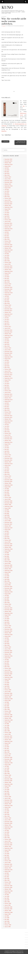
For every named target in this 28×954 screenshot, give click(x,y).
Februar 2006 (8, 561)
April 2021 (7, 237)
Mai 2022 (7, 214)
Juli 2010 (7, 467)
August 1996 (8, 764)
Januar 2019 (8, 285)
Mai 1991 (7, 876)
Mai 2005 (7, 577)
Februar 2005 (8, 583)
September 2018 (8, 292)
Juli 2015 (7, 360)
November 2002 (8, 631)
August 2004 (8, 593)
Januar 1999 (8, 713)
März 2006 (7, 559)
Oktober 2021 (8, 226)
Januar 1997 (8, 755)
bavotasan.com (20, 952)
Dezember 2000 (8, 672)
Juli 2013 (7, 403)
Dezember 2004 (8, 586)
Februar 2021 (8, 241)
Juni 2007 (7, 533)
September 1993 (8, 827)
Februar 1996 (8, 775)
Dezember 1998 (8, 714)
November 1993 (8, 823)
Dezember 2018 (8, 287)
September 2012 (8, 421)
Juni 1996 (7, 768)
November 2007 (8, 524)
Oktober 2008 (8, 504)
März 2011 (7, 453)
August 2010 (8, 465)
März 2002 (7, 645)
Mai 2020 (7, 257)
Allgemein (3, 16)
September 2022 (8, 207)
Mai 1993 (7, 834)
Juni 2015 (7, 362)
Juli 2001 (7, 659)
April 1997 (7, 750)
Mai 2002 (7, 641)
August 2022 (8, 209)
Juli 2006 (7, 552)
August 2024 (8, 166)
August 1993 (8, 828)
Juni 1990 (7, 896)
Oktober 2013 (8, 397)
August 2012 (8, 422)
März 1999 (7, 709)
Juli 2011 (7, 445)
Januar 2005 (8, 584)
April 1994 (7, 814)
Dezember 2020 (8, 244)
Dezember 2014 (8, 372)
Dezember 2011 (8, 437)
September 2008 (8, 506)
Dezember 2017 (8, 308)
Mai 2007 (7, 534)
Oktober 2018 (8, 291)
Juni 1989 (7, 917)
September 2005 (8, 570)
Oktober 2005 (8, 568)
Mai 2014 (7, 385)
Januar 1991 (8, 884)
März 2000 (7, 688)
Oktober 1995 (8, 782)
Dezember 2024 (8, 159)
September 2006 (8, 549)
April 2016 (7, 344)
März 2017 (7, 324)
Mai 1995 (7, 791)
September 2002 (8, 634)
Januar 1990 (8, 905)
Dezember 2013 (8, 394)
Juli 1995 (7, 787)
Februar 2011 (8, 454)
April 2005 (7, 579)
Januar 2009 (8, 499)
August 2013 (8, 401)
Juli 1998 (7, 723)
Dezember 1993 (8, 821)
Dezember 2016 (8, 330)
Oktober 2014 (8, 376)
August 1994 (8, 807)
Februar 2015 (8, 369)
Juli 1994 (7, 809)
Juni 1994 (7, 810)
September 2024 (8, 164)
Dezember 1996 (8, 757)
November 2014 (8, 374)
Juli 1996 (7, 766)
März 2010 (7, 474)
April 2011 (7, 451)
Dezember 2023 (8, 180)
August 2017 (8, 315)
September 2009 (8, 485)
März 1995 (7, 794)
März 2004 (7, 602)
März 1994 (7, 816)
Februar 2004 (8, 604)
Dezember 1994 (8, 800)
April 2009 (7, 494)
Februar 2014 (8, 390)
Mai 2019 (7, 278)
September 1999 (8, 698)
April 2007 (7, 536)
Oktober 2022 (8, 205)
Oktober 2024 (8, 162)
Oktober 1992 (8, 846)
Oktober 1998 (8, 718)
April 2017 (7, 323)
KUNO (7, 7)
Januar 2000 (8, 691)
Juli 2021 (7, 232)
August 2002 (8, 636)
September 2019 (8, 271)
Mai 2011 (7, 449)
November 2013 (8, 396)
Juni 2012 (7, 426)
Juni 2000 (7, 682)
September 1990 (8, 891)
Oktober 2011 (8, 440)
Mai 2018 (7, 299)
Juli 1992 (7, 851)
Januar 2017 (8, 328)
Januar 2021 (8, 243)
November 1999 (8, 695)
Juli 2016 (7, 339)
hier (23, 106)
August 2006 (8, 551)
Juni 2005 (7, 575)
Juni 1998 (7, 725)
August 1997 (8, 743)
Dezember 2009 (8, 479)
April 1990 (7, 899)
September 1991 (8, 869)
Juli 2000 (7, 680)
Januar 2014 (8, 392)
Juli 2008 (7, 510)
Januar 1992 (8, 862)
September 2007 (8, 527)
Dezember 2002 (8, 629)
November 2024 (8, 161)
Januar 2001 (8, 670)
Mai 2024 (7, 171)
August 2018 (8, 294)
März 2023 (7, 196)
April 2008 (7, 515)
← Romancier (5, 141)
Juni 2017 (7, 319)
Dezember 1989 (8, 907)
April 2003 (7, 622)
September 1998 (8, 720)
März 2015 (7, 367)
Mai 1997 (7, 748)
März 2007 (7, 538)
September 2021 (8, 228)
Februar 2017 (8, 326)
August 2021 (8, 230)
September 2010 (8, 463)
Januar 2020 (8, 264)
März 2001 (7, 666)
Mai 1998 (7, 727)
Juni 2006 (7, 554)
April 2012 (7, 429)
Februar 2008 (8, 518)
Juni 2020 (7, 255)
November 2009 (8, 481)
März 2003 (7, 623)
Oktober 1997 (8, 739)
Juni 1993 (7, 832)
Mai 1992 (7, 855)
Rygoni (4, 25)
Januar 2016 (8, 349)
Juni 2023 (7, 191)
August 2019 (8, 273)
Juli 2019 (7, 275)
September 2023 (8, 186)
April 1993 (7, 835)
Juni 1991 (7, 875)
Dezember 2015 (8, 351)
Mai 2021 (7, 235)
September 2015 (8, 356)
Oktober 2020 (8, 248)
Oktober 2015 (8, 355)
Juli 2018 (7, 296)
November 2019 (8, 267)
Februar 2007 (8, 540)
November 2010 (8, 460)
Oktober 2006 (8, 547)
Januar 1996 (8, 777)
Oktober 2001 (8, 654)
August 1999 (8, 700)
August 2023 (8, 187)
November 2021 (8, 225)
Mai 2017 (7, 321)
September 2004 (8, 591)
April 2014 (7, 387)
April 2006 (7, 558)
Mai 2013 (7, 406)
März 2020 (7, 260)
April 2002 (7, 643)
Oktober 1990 (8, 889)
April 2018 (7, 301)
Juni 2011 (7, 447)
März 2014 (7, 388)
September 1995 (8, 784)
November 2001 (8, 652)
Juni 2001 (7, 661)
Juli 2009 (7, 488)
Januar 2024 (8, 178)
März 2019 (7, 282)
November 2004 (8, 588)
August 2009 (8, 486)
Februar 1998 (8, 732)
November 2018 (8, 289)
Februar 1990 (8, 903)
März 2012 (7, 431)
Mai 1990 (7, 898)
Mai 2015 (7, 364)
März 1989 (7, 923)
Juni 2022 (7, 212)
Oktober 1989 (8, 910)
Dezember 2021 (8, 223)
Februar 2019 (8, 283)
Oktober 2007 (8, 526)
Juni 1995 (7, 789)
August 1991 (8, 871)
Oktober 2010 (8, 461)
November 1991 (8, 866)
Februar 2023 (8, 198)
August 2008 (8, 508)
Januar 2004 (8, 606)
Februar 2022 (8, 219)
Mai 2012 (7, 428)
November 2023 (8, 182)
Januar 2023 (8, 200)
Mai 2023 (7, 193)
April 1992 (7, 857)
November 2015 (8, 353)
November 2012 (8, 417)
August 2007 (8, 529)
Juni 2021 (7, 234)
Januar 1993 (8, 841)
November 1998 (8, 716)
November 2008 (8, 502)
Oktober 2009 (8, 483)
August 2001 (8, 657)
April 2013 (7, 408)
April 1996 (7, 771)
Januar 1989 (8, 926)
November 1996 (8, 759)
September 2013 (8, 399)
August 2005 (8, 572)
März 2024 (7, 175)
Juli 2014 (7, 381)
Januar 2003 (8, 627)
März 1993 (7, 837)
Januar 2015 (8, 371)
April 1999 (7, 707)
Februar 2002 (8, 647)
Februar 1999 (8, 711)
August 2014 (8, 380)
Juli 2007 (7, 531)
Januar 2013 (8, 413)
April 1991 (7, 878)
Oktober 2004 (8, 590)
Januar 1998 (8, 734)
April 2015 (7, 365)
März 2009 (7, 495)
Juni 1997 (7, 746)
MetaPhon (3, 131)
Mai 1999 (7, 705)
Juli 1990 (7, 894)
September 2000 (8, 677)
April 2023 (7, 194)
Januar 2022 (8, 221)
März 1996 (7, 773)
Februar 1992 (8, 860)
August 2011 (7, 444)
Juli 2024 (7, 168)
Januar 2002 (8, 648)
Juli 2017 (7, 317)
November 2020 (8, 246)
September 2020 (8, 250)
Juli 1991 (7, 873)
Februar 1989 (8, 924)
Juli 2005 (7, 574)
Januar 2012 (8, 435)
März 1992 (7, 859)
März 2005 (7, 581)
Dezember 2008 (8, 501)
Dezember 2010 (8, 458)
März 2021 (7, 239)
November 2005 (8, 567)
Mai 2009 (7, 492)
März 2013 (7, 410)
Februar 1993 (8, 839)
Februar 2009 (8, 497)
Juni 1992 (7, 853)
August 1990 (8, 892)
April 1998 (7, 729)
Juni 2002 (7, 640)
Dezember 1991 (8, 864)
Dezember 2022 (8, 202)
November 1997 (8, 737)
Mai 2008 (7, 513)
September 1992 (8, 848)
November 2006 (8, 545)
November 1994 (8, 802)
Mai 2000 (7, 684)
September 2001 (8, 656)
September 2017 (8, 314)
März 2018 (7, 303)
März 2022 (7, 218)
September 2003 (8, 613)
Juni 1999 (7, 704)
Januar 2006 (8, 563)
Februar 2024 (8, 177)
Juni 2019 (7, 276)
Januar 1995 (8, 798)
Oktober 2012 (8, 419)
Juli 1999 (7, 702)
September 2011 (8, 442)
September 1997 (8, 741)
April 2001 (7, 664)
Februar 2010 (8, 476)
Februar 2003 (8, 625)
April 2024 (7, 173)
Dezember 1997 (8, 736)
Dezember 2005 (8, 565)
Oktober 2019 (8, 269)
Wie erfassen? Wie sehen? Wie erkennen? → (21, 142)
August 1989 (8, 914)
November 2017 (8, 310)
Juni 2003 (7, 618)
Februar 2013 (8, 412)
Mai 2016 (7, 342)
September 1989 (8, 912)
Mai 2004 (7, 599)
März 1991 (7, 880)
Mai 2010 (7, 470)
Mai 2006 (7, 556)
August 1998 (8, 721)
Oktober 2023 (8, 184)
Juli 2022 (7, 210)
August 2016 (8, 337)
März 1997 (7, 752)
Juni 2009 (7, 490)
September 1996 (8, 762)
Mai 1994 (7, 812)
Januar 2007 (8, 542)
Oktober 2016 (8, 333)
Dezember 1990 (8, 885)
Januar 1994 (8, 819)
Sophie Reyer (8, 135)
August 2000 (8, 679)
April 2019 (7, 280)
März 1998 (7, 730)
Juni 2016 (7, 340)
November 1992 (8, 844)
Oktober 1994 (8, 803)
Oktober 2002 (8, 632)
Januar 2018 (8, 307)
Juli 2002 (7, 638)
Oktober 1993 (8, 825)
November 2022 (8, 203)
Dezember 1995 (8, 778)
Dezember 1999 (8, 693)
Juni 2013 (7, 404)
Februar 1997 (8, 754)
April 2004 (7, 600)
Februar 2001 (8, 668)
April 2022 (7, 216)
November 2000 (8, 673)
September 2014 (8, 378)
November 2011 (8, 438)
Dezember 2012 (8, 415)
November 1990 (8, 887)
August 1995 (8, 786)
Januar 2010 (8, 478)
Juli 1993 (7, 830)
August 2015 (8, 358)
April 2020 (7, 258)
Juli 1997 (7, 745)
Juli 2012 (7, 424)
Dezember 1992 (8, 843)
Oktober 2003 (8, 611)
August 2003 (8, 615)
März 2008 (7, 517)
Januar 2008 (8, 520)
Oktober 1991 (8, 867)
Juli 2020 (7, 253)
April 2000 (7, 686)
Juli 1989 (7, 916)
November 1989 (8, 908)
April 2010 (7, 472)
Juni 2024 (7, 169)
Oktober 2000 (8, 675)
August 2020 (8, 251)
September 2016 (8, 335)
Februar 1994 (8, 818)
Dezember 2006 (8, 543)
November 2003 (8, 609)
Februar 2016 (8, 347)
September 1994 (8, 805)
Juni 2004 (7, 597)
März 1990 (7, 901)
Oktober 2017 (8, 312)
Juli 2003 (7, 616)
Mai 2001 (7, 663)
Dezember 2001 (8, 650)
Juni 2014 (7, 383)
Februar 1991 (8, 882)
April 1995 (7, 793)
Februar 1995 (8, 796)
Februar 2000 (8, 689)
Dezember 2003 (8, 608)
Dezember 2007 (8, 522)
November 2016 (8, 332)
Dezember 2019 (8, 266)
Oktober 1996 (8, 761)
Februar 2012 (8, 433)
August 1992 (8, 850)
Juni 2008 (7, 511)
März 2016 (7, 346)
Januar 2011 (7, 456)
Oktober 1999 (8, 697)
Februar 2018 (8, 305)
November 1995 (8, 780)
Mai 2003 (7, 620)
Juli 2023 (7, 189)
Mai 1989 (7, 919)
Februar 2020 (8, 262)
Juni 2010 (7, 469)
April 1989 (7, 921)
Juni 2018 (7, 298)
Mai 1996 (7, 770)
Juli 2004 (7, 595)
